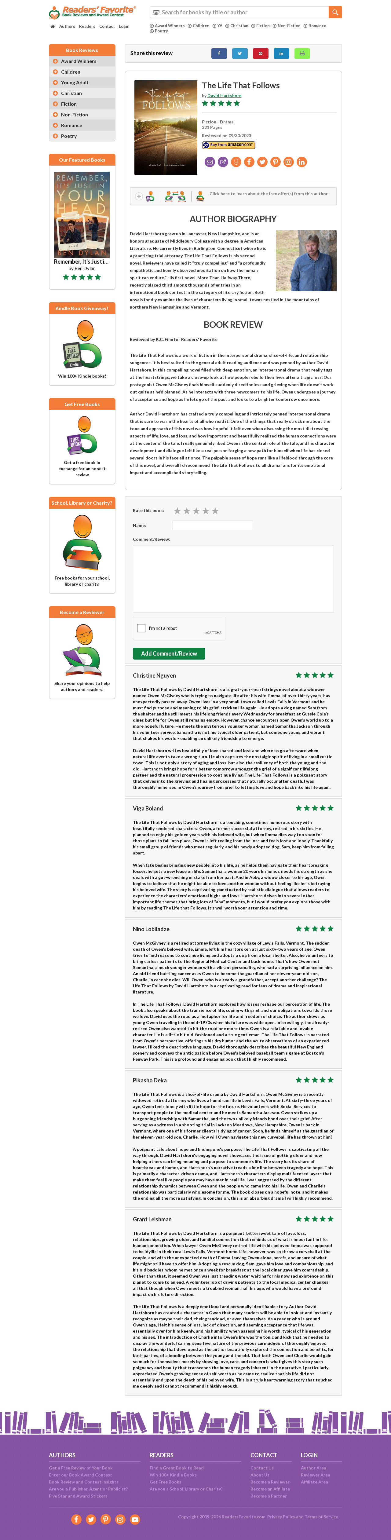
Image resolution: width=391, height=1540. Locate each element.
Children (201, 25)
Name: (139, 525)
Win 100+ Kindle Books (173, 1474)
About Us (259, 1474)
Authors (67, 26)
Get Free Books (165, 1481)
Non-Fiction (289, 25)
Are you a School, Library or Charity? (186, 1488)
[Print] (302, 53)
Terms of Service (321, 1516)
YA (219, 25)
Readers (87, 26)
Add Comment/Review (169, 653)
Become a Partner (268, 1495)
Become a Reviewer (270, 1481)
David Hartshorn (224, 95)
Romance (317, 25)
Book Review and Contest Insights (84, 1481)
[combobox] (246, 12)
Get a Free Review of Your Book (81, 1467)
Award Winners (170, 25)
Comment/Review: (151, 539)
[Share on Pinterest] (261, 53)
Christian (239, 25)
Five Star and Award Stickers (78, 1495)
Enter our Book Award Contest (80, 1474)
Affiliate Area (314, 1481)
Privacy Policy (281, 1516)
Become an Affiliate (270, 1488)
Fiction (263, 25)
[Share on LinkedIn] (281, 53)
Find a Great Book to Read (177, 1467)
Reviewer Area (315, 1474)
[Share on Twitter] (240, 53)
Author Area (313, 1467)
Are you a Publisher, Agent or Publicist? (88, 1488)
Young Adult (75, 82)
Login (124, 26)
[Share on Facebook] (219, 53)
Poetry (161, 30)
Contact (107, 26)
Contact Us (262, 1467)
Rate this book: (148, 510)
